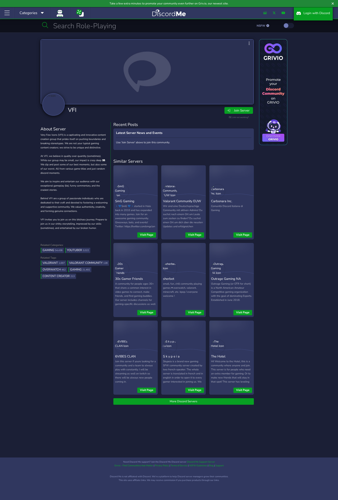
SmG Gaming (124, 201)
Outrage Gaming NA (226, 278)
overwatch (54, 270)
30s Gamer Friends (129, 278)
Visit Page (146, 235)
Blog (211, 465)
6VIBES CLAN (125, 356)
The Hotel (218, 356)
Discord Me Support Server (201, 461)
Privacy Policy (162, 465)
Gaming (52, 250)
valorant (54, 263)
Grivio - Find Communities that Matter (133, 465)
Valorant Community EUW (182, 201)
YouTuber (78, 250)
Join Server (241, 110)
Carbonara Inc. (221, 201)
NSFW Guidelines (198, 465)
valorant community (88, 263)
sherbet (168, 278)
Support (219, 465)
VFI (72, 110)
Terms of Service (179, 465)
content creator (59, 276)
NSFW (261, 26)
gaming (80, 270)
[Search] (45, 25)
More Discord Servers (183, 401)
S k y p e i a (171, 356)
